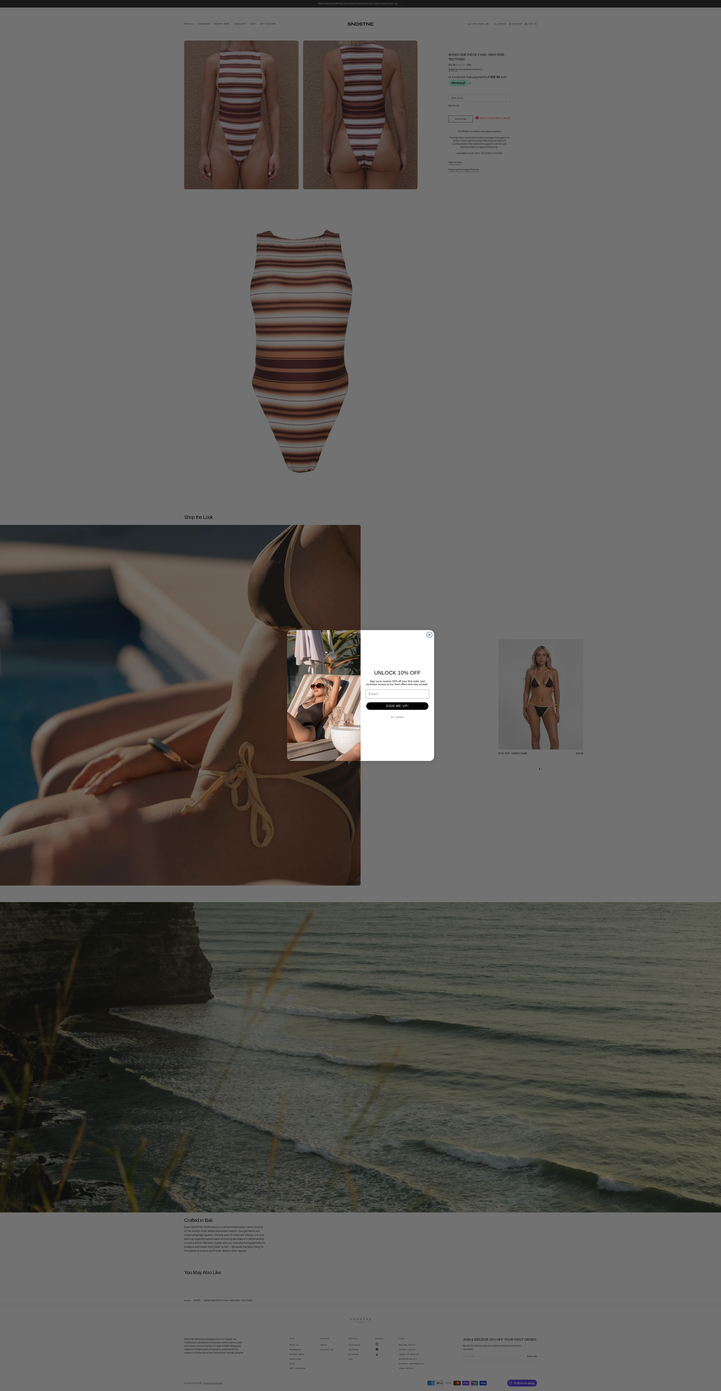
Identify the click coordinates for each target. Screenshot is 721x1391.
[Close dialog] (429, 635)
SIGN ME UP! (397, 706)
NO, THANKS (397, 717)
